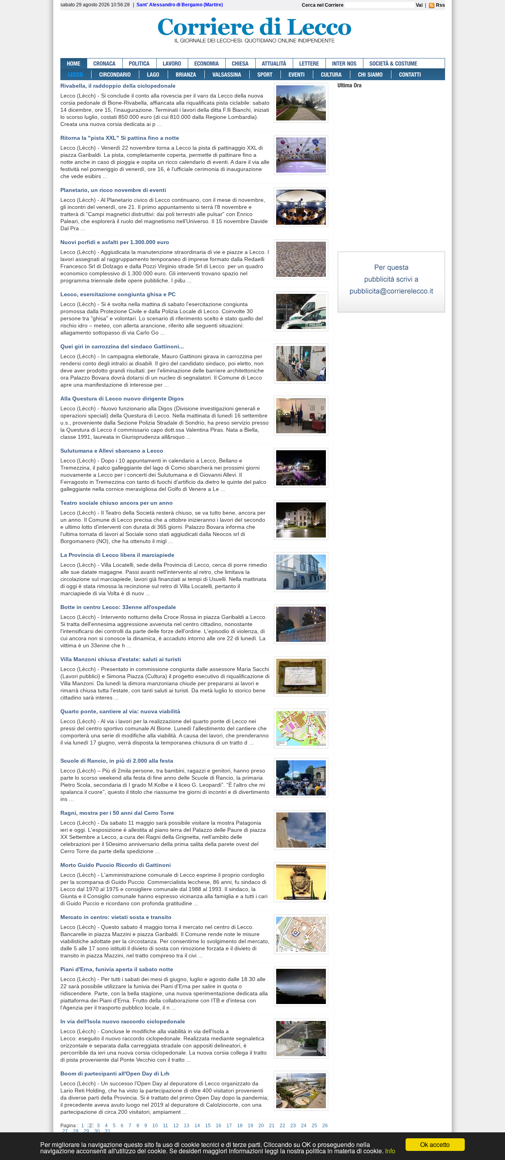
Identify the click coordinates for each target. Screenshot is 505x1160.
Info (390, 1150)
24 (304, 1125)
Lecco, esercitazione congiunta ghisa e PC (118, 294)
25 (314, 1125)
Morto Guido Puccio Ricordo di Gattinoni (115, 865)
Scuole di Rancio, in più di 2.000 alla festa (116, 760)
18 (240, 1125)
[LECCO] (76, 74)
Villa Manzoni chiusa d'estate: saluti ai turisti (120, 659)
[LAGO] (153, 74)
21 (272, 1125)
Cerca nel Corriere (323, 5)
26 (325, 1125)
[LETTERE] (309, 63)
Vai (419, 5)
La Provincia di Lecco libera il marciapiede (117, 555)
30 (97, 1131)
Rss (440, 5)
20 (261, 1125)
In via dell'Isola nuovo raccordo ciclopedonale (122, 1021)
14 (197, 1125)
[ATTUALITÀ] (274, 63)
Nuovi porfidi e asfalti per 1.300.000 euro (114, 242)
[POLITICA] (140, 63)
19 (250, 1125)
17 (229, 1125)
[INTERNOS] (344, 63)
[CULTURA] (331, 74)
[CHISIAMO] (370, 74)
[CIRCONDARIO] (115, 74)
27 (65, 1131)
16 (218, 1125)
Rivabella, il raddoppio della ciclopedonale (118, 85)
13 (186, 1125)
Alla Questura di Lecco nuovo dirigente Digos (122, 398)
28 (76, 1131)
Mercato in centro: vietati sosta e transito (116, 917)
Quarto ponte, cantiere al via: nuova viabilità (120, 711)
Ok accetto (435, 1144)
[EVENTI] (297, 74)
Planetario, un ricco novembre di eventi (113, 190)
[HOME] (74, 63)
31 (107, 1131)
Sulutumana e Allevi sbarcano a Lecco (111, 450)
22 (282, 1125)
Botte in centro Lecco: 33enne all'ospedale (118, 607)
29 (86, 1131)
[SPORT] (265, 74)
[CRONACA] (105, 63)
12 (176, 1125)
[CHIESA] (241, 63)
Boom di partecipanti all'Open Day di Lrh (115, 1073)
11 (165, 1125)
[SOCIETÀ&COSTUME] (393, 63)
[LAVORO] (172, 63)
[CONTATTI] (410, 74)
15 (208, 1125)
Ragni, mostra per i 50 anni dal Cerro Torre (117, 813)
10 (155, 1125)
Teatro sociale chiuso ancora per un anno (116, 503)
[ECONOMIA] (207, 63)
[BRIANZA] (186, 74)
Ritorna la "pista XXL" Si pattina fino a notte (119, 138)
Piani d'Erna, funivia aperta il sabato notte (116, 969)
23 (293, 1125)
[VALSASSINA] (227, 74)
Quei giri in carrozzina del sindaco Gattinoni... (122, 346)
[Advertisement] (391, 200)
